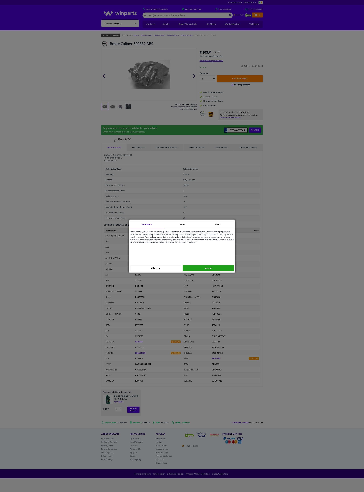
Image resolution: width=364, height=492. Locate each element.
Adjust (154, 268)
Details (182, 224)
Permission (146, 224)
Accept (208, 268)
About (217, 224)
